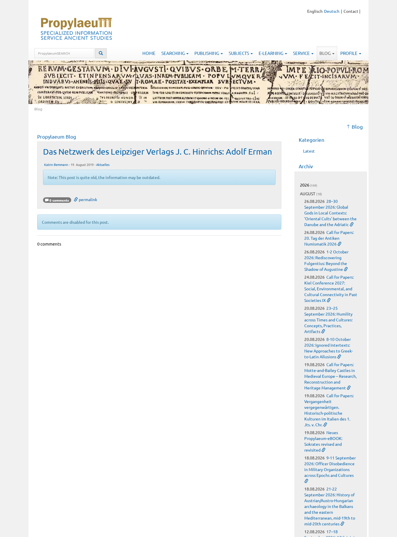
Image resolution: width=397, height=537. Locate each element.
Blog (325, 53)
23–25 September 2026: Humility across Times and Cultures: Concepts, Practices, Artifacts (328, 319)
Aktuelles (103, 164)
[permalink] (352, 224)
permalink (87, 199)
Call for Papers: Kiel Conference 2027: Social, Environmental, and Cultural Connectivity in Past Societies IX (330, 288)
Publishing (207, 53)
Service (302, 53)
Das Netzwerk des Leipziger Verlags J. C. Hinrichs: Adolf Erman (157, 151)
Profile (349, 53)
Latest (309, 150)
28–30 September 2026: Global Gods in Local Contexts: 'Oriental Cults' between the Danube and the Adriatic (330, 212)
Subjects (239, 53)
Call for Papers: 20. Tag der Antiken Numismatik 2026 (329, 238)
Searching (173, 53)
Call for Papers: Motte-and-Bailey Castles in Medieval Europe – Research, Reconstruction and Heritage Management (330, 376)
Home (148, 53)
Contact (351, 11)
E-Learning (271, 53)
